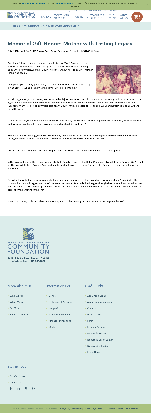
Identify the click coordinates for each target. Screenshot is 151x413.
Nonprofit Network (97, 333)
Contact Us (16, 382)
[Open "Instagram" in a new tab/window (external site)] (34, 389)
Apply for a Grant (96, 295)
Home (16, 25)
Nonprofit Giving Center (100, 339)
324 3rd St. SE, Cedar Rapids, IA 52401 (28, 257)
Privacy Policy (64, 408)
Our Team (15, 308)
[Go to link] (21, 17)
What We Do (124, 17)
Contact (113, 10)
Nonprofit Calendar (97, 346)
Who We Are (113, 17)
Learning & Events (97, 10)
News (83, 10)
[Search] (68, 10)
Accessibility (77, 408)
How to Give (94, 314)
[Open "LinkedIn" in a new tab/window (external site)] (18, 389)
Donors (46, 16)
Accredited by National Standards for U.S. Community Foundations (110, 408)
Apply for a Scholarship (99, 302)
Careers (91, 308)
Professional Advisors (62, 17)
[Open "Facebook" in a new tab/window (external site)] (11, 389)
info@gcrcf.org (20, 261)
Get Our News (17, 376)
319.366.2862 (38, 261)
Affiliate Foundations (60, 321)
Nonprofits (80, 16)
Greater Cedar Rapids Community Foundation (58, 51)
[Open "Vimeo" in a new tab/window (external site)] (26, 389)
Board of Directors (20, 314)
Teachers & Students (97, 17)
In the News (93, 352)
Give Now (137, 16)
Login (75, 10)
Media (52, 327)
